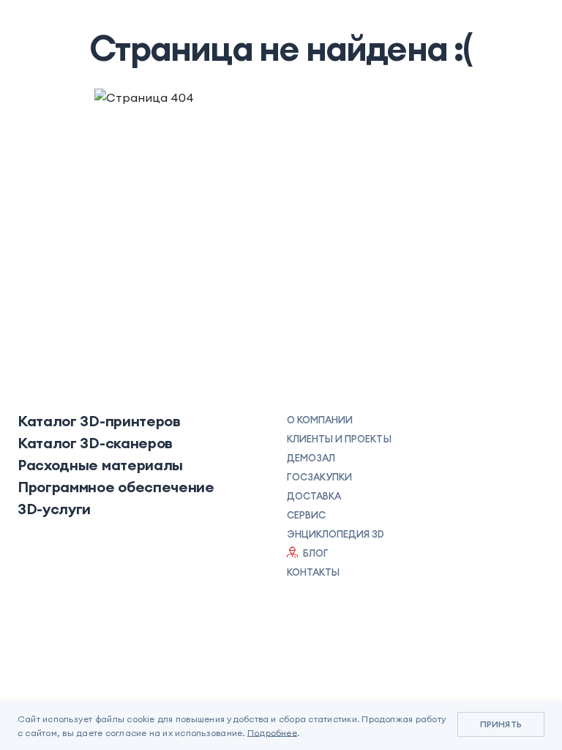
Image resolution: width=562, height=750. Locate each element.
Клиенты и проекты (339, 439)
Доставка (314, 496)
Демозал (311, 458)
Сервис (306, 515)
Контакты (313, 572)
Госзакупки (319, 477)
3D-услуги (54, 509)
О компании (320, 420)
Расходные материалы (100, 465)
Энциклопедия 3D (336, 534)
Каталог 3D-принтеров (99, 421)
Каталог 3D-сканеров (95, 443)
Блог (316, 553)
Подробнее (272, 732)
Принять (501, 724)
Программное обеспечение (116, 487)
